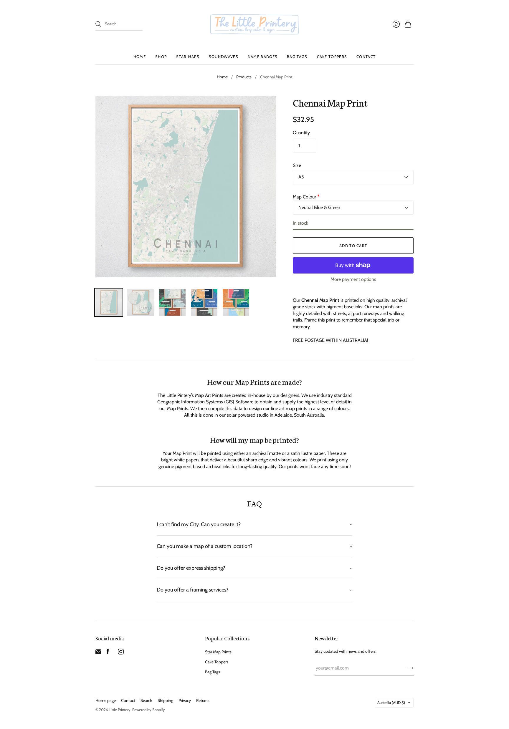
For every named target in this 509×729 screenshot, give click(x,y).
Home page (105, 700)
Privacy (185, 700)
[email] (98, 653)
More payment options (353, 279)
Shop (161, 56)
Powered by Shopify (148, 709)
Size (297, 165)
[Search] (98, 24)
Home (139, 56)
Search (146, 700)
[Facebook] (108, 653)
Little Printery (119, 709)
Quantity (301, 132)
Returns (202, 700)
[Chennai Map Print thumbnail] (108, 302)
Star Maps (187, 56)
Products (244, 76)
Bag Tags (297, 56)
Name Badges (262, 56)
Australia (391, 702)
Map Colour (306, 197)
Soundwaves (223, 56)
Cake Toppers (332, 56)
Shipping (165, 700)
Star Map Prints (218, 652)
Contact (366, 56)
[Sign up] (410, 668)
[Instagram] (121, 653)
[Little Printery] (254, 24)
